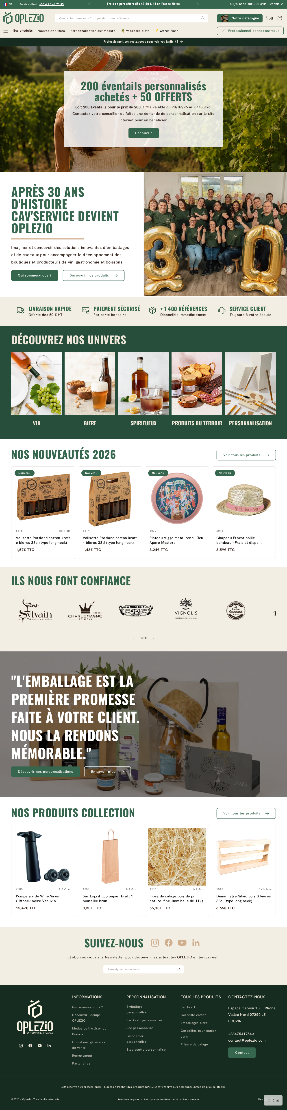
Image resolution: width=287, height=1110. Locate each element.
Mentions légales (128, 1099)
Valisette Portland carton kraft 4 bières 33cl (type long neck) (110, 540)
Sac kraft (188, 1007)
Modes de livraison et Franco (89, 1031)
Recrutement (82, 1056)
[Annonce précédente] (89, 4)
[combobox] (131, 18)
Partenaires (81, 1064)
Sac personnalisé (139, 1028)
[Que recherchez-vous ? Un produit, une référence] (203, 18)
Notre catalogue (245, 18)
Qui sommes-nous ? (35, 275)
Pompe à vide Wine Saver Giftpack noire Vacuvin (38, 898)
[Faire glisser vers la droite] (153, 638)
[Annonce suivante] (198, 4)
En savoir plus (103, 771)
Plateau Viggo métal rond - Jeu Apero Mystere (176, 540)
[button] (18, 31)
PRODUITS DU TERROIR (197, 423)
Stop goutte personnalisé (146, 1049)
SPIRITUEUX (143, 423)
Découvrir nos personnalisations (45, 771)
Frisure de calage (194, 1044)
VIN (36, 423)
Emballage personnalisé (136, 1009)
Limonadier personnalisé (136, 1039)
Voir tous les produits (241, 455)
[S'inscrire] (179, 969)
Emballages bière (194, 1023)
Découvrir (143, 133)
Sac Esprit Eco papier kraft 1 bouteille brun (108, 898)
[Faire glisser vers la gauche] (134, 638)
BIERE (90, 423)
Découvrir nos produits (89, 275)
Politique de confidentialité (161, 1099)
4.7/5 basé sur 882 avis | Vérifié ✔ (257, 4)
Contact (242, 1053)
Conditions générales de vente (88, 1045)
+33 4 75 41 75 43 (51, 4)
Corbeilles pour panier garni (198, 1033)
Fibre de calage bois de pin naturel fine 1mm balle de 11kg (177, 898)
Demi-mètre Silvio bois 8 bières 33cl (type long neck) (243, 898)
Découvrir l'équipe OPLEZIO (86, 1018)
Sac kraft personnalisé (144, 1020)
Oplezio (27, 1099)
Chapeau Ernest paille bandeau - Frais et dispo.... (239, 540)
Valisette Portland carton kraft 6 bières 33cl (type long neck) (43, 540)
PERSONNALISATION (250, 423)
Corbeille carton (194, 1015)
